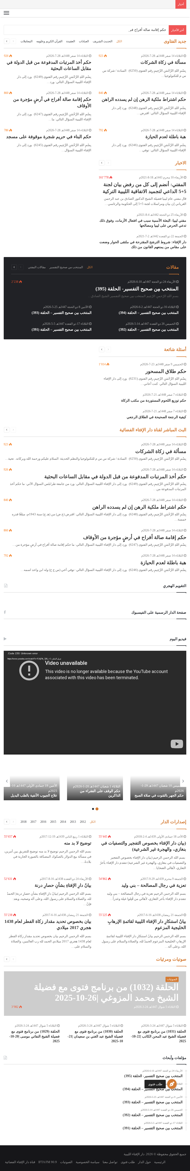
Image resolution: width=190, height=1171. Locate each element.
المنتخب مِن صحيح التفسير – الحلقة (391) (62, 329)
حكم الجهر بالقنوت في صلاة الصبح (159, 795)
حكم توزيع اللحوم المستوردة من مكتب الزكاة (153, 400)
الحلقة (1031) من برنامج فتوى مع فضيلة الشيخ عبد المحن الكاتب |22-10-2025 (158, 1036)
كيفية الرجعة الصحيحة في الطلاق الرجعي (156, 417)
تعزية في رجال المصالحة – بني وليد (153, 885)
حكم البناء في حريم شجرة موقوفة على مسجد (48, 136)
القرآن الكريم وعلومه (49, 41)
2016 (43, 822)
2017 (33, 822)
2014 (63, 822)
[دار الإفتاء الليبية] (162, 15)
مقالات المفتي (37, 267)
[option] (158, 781)
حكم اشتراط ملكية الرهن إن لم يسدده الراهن (144, 99)
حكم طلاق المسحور (165, 371)
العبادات (84, 41)
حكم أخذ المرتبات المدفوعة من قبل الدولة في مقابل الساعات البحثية (115, 476)
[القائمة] (6, 15)
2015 (53, 822)
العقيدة (70, 41)
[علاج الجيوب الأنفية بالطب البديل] (32, 781)
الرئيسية (160, 1162)
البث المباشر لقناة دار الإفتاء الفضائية (152, 429)
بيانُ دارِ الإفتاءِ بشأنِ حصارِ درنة (63, 885)
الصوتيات (66, 1162)
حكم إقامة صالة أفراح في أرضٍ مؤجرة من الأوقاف (129, 30)
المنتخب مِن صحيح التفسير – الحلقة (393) (62, 313)
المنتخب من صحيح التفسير (66, 267)
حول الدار (144, 1162)
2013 (73, 822)
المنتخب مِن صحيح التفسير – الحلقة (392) (149, 329)
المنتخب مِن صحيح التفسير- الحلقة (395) (137, 288)
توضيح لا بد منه (77, 843)
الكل (119, 41)
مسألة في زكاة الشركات (163, 62)
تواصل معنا (110, 1162)
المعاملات (26, 41)
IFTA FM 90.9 (47, 1162)
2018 (23, 822)
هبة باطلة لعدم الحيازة (165, 136)
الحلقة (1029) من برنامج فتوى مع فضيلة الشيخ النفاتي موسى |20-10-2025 (34, 1036)
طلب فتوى (155, 1084)
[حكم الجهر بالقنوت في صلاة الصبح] (158, 781)
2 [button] (93, 809)
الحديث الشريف (102, 41)
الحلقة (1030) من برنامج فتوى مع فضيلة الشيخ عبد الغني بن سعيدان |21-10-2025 (95, 1036)
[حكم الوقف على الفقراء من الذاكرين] (95, 781)
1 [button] (96, 808)
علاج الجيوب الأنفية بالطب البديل (34, 795)
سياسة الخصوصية (87, 1162)
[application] (95, 703)
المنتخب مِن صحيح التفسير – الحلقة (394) (149, 313)
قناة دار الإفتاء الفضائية (20, 1162)
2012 (83, 822)
